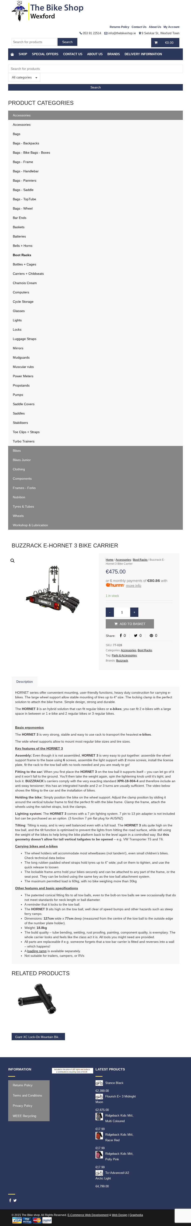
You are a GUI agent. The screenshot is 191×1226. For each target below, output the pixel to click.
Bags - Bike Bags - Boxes (31, 152)
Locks (17, 329)
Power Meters (23, 376)
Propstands (21, 385)
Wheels (18, 516)
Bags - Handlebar (26, 171)
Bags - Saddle (23, 190)
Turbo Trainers (23, 441)
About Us (155, 27)
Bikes (17, 450)
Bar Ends (19, 218)
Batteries (19, 236)
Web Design (119, 1215)
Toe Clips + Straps (26, 432)
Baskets (18, 227)
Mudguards (21, 357)
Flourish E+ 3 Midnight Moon (116, 1099)
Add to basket (133, 624)
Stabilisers (20, 423)
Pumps (18, 395)
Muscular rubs (23, 367)
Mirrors (18, 348)
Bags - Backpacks (26, 143)
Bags (16, 134)
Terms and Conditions (27, 1095)
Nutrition (19, 497)
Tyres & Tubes (23, 506)
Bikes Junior (22, 460)
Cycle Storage (23, 301)
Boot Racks (22, 255)
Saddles (19, 413)
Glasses (19, 311)
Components (22, 478)
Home (109, 559)
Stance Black (114, 1083)
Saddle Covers (23, 404)
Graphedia (136, 1215)
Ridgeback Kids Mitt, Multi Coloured (119, 1118)
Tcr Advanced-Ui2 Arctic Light (112, 1175)
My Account (171, 27)
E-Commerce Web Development (88, 1215)
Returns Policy (119, 27)
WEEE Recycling (24, 1116)
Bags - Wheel (23, 208)
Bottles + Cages (24, 264)
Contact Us (139, 27)
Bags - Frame (23, 162)
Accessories (22, 115)
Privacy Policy (22, 1105)
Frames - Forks (24, 488)
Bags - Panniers (24, 180)
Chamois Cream (25, 283)
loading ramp (37, 951)
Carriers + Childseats (28, 273)
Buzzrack (122, 660)
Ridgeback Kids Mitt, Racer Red (119, 1137)
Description (24, 681)
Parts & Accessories (124, 655)
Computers (21, 292)
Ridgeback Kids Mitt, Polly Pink (119, 1156)
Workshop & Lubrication (30, 525)
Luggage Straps (24, 339)
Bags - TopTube (24, 199)
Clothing (19, 469)
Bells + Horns (22, 246)
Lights (17, 320)
